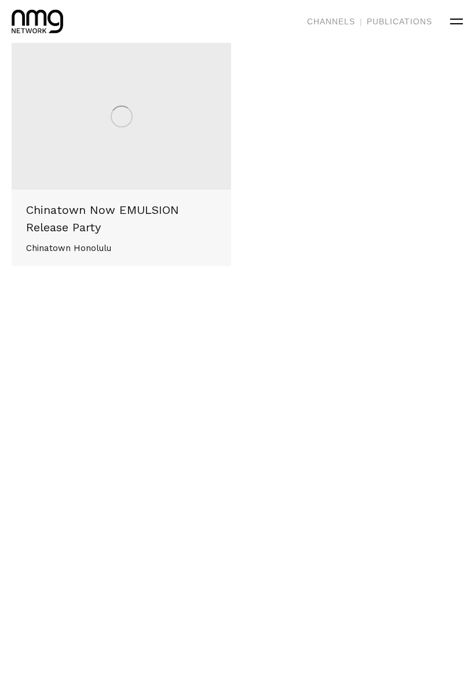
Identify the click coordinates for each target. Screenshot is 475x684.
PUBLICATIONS (399, 21)
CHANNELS (331, 21)
